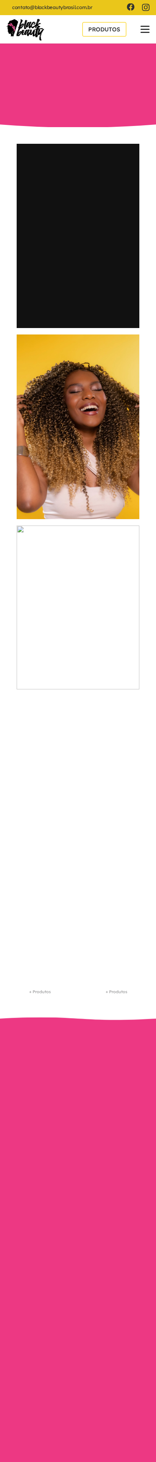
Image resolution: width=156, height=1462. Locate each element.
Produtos (78, 1225)
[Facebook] (130, 7)
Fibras (51, 66)
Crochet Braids (35, 721)
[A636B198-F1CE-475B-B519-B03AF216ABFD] (25, 29)
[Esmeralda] (78, 340)
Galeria (78, 1207)
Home (78, 1189)
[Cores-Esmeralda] (77, 936)
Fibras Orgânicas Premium (104, 66)
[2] (78, 607)
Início (25, 66)
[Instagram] (146, 7)
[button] (144, 29)
